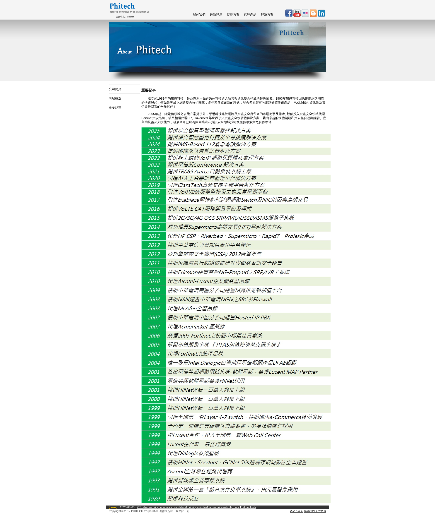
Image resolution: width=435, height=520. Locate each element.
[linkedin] (321, 15)
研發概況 (115, 98)
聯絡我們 (309, 511)
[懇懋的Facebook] (289, 15)
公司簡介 (115, 89)
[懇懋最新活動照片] (306, 15)
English (131, 16)
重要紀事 (115, 107)
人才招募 (320, 511)
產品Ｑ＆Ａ (296, 511)
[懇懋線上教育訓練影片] (297, 15)
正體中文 (120, 16)
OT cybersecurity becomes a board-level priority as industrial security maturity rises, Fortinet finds (196, 507)
